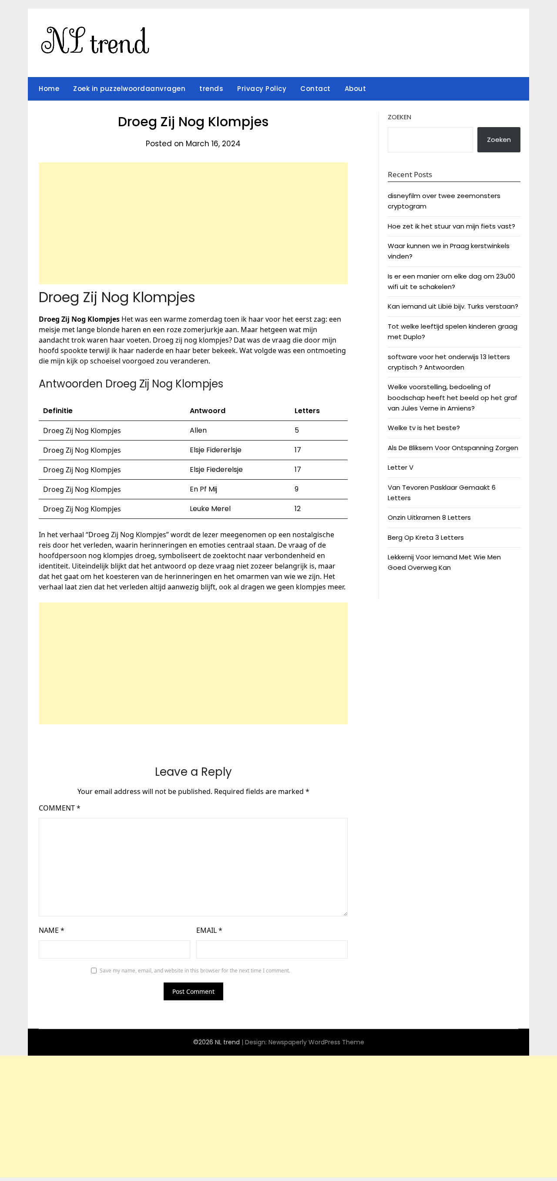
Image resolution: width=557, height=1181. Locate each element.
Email (209, 930)
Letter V (400, 467)
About (355, 88)
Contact (315, 88)
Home (49, 88)
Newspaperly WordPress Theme (316, 1042)
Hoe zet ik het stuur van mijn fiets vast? (451, 226)
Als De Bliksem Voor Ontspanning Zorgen (453, 447)
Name (51, 930)
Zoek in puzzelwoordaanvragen (129, 88)
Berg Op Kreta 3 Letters (426, 537)
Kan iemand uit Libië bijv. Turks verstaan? (453, 306)
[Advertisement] (193, 223)
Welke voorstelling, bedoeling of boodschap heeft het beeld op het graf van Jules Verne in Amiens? (452, 397)
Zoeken (399, 116)
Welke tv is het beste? (424, 427)
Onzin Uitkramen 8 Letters (429, 517)
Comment (60, 808)
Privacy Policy (261, 88)
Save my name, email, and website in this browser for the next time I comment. (195, 970)
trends (211, 88)
